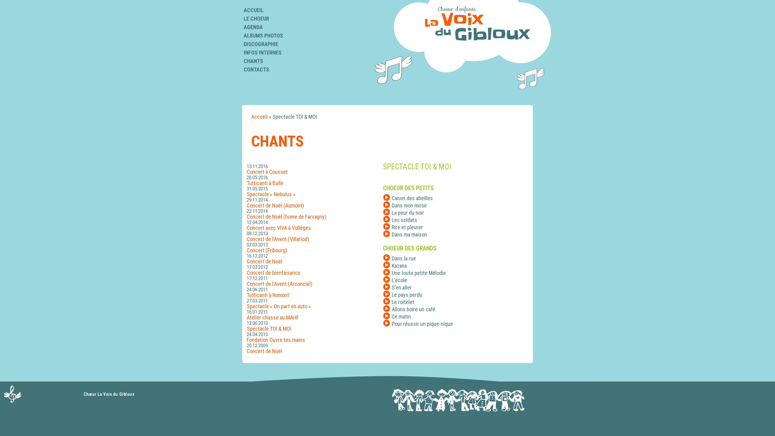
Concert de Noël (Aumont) (275, 205)
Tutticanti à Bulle (265, 183)
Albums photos (263, 35)
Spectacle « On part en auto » (279, 306)
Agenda (253, 27)
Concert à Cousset (267, 172)
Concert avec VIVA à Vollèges (279, 228)
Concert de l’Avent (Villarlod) (278, 239)
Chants (253, 61)
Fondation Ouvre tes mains (276, 340)
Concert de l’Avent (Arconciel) (279, 284)
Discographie (261, 44)
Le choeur (256, 18)
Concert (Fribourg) (267, 250)
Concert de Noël (264, 261)
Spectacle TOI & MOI (269, 328)
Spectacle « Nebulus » (271, 194)
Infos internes (263, 52)
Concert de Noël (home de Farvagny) (286, 216)
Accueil (254, 10)
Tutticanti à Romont (268, 295)
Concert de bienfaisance (273, 272)
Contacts (256, 69)
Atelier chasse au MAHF (273, 317)
